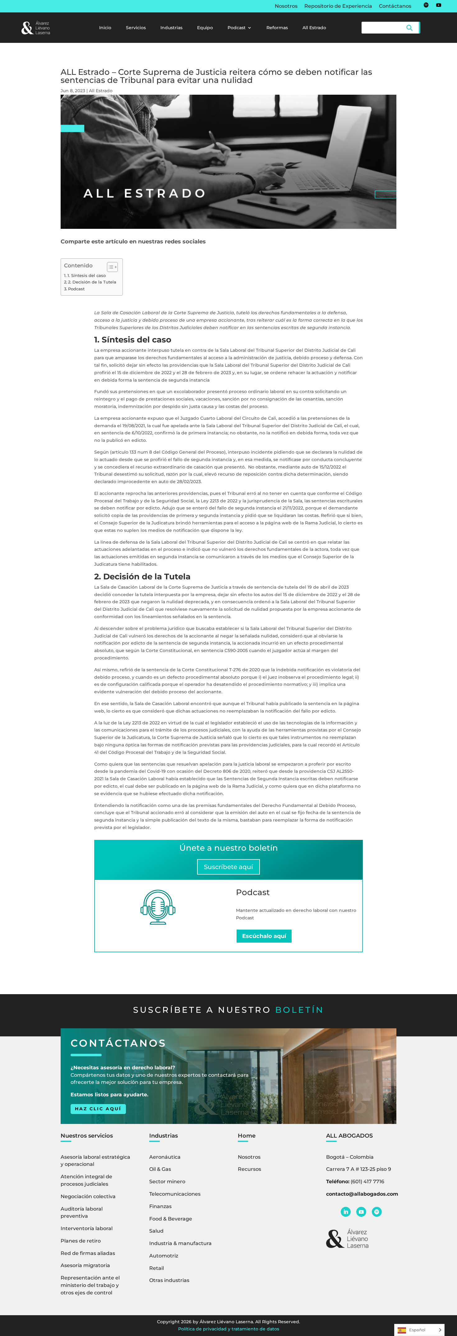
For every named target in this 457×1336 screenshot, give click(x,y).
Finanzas (160, 1206)
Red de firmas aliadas (88, 1253)
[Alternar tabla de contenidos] (109, 267)
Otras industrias (169, 1280)
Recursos (249, 1169)
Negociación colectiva (88, 1196)
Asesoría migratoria (85, 1265)
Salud (156, 1231)
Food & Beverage (170, 1219)
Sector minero (167, 1181)
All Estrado (314, 27)
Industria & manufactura (180, 1243)
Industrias (171, 27)
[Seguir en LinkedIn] (346, 1212)
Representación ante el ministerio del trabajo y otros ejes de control (90, 1285)
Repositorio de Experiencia (338, 6)
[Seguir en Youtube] (439, 5)
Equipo (205, 27)
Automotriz (163, 1256)
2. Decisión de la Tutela (92, 282)
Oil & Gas (160, 1169)
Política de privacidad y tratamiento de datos (228, 1329)
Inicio (105, 27)
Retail (156, 1268)
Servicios (136, 27)
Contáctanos (395, 6)
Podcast (237, 27)
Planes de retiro (81, 1241)
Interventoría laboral (87, 1228)
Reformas (277, 27)
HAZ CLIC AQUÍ (98, 1109)
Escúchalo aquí (264, 936)
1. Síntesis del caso (86, 275)
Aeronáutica (165, 1157)
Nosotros (286, 6)
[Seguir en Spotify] (426, 5)
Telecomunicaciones (175, 1194)
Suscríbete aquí (228, 867)
